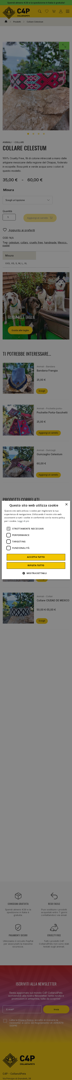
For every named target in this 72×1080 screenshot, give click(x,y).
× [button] (66, 504)
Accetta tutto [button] (36, 557)
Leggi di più (23, 521)
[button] (36, 573)
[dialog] (36, 540)
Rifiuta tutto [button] (36, 565)
